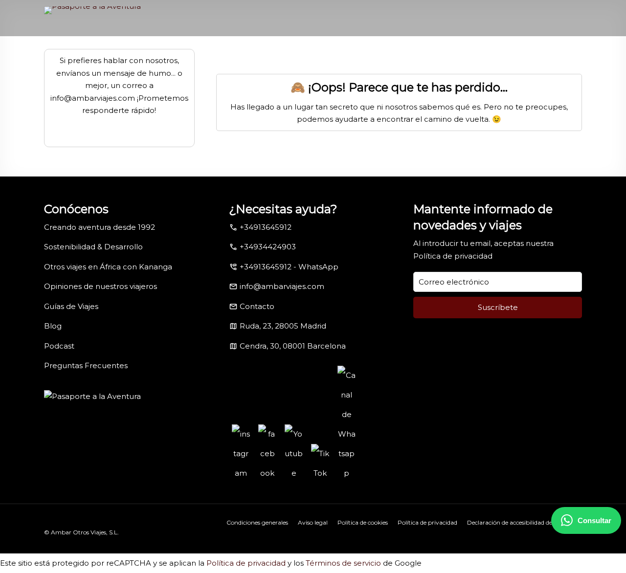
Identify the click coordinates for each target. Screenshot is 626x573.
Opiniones (504, 54)
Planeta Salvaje (442, 54)
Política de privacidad (452, 256)
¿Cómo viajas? (375, 54)
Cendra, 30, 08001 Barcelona (293, 346)
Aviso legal (313, 522)
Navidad (240, 54)
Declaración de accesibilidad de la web (519, 522)
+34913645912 (265, 227)
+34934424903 (268, 246)
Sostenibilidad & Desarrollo (93, 246)
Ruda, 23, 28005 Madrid (283, 326)
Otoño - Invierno (189, 54)
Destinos (128, 54)
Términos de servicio (343, 563)
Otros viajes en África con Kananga (108, 266)
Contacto (548, 54)
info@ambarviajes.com (282, 286)
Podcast (59, 346)
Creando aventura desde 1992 (99, 227)
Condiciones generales (257, 522)
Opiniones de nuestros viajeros (100, 286)
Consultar (594, 520)
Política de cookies (362, 522)
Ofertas (279, 54)
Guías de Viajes (71, 306)
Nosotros (317, 54)
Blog (53, 326)
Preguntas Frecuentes (86, 365)
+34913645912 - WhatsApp (289, 266)
